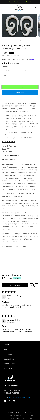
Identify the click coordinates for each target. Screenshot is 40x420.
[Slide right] (24, 40)
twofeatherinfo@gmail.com (19, 397)
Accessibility (8, 368)
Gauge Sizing (9, 359)
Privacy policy (28, 415)
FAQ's (6, 350)
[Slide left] (15, 40)
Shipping (4, 55)
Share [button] (6, 252)
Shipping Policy (9, 363)
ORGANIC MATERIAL (10, 160)
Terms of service (15, 418)
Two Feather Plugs (19, 412)
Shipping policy (27, 418)
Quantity (4, 75)
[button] (4, 8)
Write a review (15, 285)
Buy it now (20, 93)
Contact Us (8, 354)
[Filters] (31, 285)
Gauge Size (5, 66)
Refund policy (18, 415)
